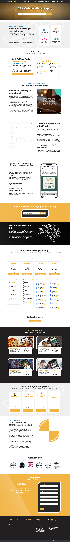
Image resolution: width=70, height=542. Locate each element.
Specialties (47, 1)
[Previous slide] (10, 66)
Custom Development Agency (40, 530)
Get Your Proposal (13, 274)
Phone (42, 498)
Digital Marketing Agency (39, 520)
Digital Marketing (40, 1)
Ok (53, 540)
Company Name (43, 491)
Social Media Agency (38, 527)
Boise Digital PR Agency (51, 528)
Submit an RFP (28, 527)
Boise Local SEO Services (28, 410)
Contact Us (27, 526)
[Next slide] (60, 66)
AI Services (34, 1)
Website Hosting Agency (39, 529)
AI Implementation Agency (39, 531)
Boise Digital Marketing (15, 410)
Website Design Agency (39, 528)
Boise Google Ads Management (54, 410)
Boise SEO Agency (51, 529)
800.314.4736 (20, 492)
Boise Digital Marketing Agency (53, 527)
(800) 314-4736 (13, 522)
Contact (61, 1)
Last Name (42, 488)
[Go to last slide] (10, 466)
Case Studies (53, 1)
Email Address (42, 495)
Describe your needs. (43, 502)
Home (25, 1)
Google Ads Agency (38, 526)
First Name (42, 484)
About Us (29, 1)
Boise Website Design (41, 410)
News (57, 1)
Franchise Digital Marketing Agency (53, 520)
